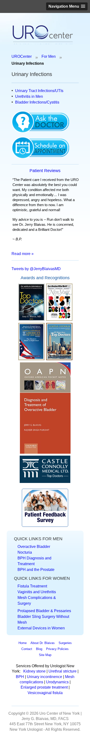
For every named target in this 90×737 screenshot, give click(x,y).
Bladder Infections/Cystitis (37, 102)
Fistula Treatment (32, 586)
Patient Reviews (45, 170)
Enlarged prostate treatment (44, 687)
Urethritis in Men (29, 96)
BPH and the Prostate (36, 570)
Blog (39, 649)
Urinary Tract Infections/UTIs (39, 91)
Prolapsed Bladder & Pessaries (44, 611)
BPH (20, 677)
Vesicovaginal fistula (45, 693)
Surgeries (65, 643)
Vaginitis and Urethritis (37, 592)
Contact (26, 649)
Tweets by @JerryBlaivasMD (36, 269)
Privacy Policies (57, 649)
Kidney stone (34, 671)
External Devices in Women (41, 628)
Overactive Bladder (34, 547)
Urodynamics (58, 682)
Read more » (23, 254)
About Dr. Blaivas (42, 643)
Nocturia (25, 552)
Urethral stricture (62, 671)
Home (22, 643)
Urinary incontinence (44, 677)
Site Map (45, 655)
